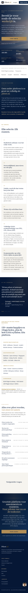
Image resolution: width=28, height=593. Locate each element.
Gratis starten (14, 531)
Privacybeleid (4, 581)
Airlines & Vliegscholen (6, 563)
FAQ (2, 573)
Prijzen (3, 565)
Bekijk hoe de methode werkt (8, 43)
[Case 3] (9, 311)
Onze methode (4, 561)
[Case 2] (6, 311)
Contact (3, 575)
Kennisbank (4, 571)
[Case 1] (2, 311)
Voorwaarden (4, 583)
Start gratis (14, 38)
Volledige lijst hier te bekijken (8, 389)
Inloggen (15, 2)
